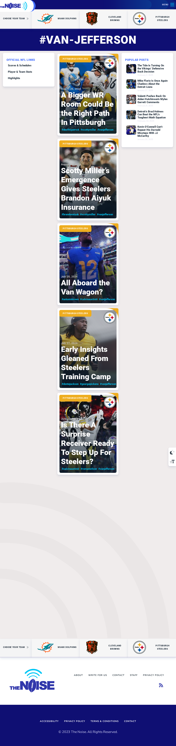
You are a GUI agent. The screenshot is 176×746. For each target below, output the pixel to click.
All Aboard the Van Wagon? (85, 287)
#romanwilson (89, 468)
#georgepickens (89, 384)
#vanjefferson (105, 129)
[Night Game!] (172, 452)
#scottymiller (88, 129)
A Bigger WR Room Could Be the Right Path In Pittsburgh (87, 109)
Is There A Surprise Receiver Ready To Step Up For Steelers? (87, 443)
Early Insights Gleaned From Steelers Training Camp (86, 363)
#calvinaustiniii (89, 299)
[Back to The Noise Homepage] (13, 6)
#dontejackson (70, 384)
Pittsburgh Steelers (75, 59)
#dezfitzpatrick (70, 129)
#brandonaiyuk (70, 214)
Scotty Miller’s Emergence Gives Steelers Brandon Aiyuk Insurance (86, 189)
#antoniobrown (70, 299)
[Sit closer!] (172, 461)
